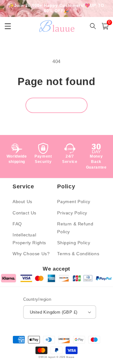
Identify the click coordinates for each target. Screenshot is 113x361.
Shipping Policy (73, 242)
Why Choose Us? (31, 253)
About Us (22, 201)
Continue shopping (56, 105)
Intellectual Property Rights (29, 238)
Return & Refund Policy (75, 227)
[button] (105, 26)
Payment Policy (73, 201)
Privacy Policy (72, 212)
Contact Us (24, 212)
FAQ (17, 223)
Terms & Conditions (78, 253)
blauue (70, 356)
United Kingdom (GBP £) (54, 312)
